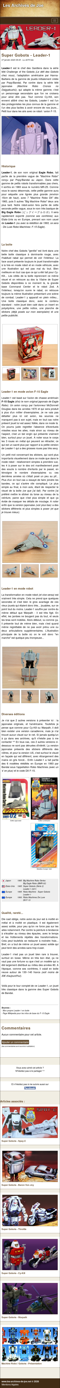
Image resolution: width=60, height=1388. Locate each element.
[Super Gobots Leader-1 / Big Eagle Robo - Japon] (15, 798)
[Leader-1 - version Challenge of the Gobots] (30, 135)
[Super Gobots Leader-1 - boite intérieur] (30, 373)
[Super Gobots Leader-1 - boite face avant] (30, 344)
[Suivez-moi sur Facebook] (30, 1088)
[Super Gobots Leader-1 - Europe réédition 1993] (44, 845)
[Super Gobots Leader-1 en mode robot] (30, 667)
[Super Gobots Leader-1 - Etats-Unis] (44, 798)
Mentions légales (10, 1384)
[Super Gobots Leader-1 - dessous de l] (49, 570)
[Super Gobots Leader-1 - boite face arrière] (11, 373)
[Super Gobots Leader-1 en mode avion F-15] (30, 541)
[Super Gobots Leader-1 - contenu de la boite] (49, 373)
